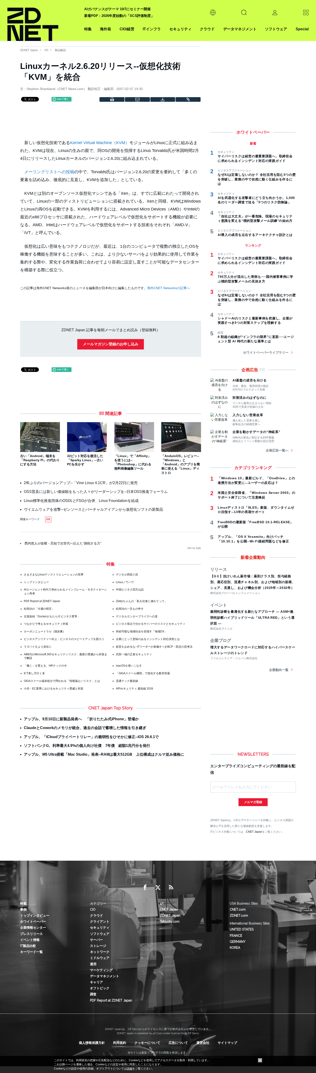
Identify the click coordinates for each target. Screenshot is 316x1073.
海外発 (105, 29)
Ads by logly (194, 548)
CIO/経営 (127, 29)
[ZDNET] (43, 20)
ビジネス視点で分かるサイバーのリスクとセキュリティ (150, 623)
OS (46, 50)
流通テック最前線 (127, 681)
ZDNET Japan (29, 50)
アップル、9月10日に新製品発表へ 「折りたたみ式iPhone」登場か (81, 719)
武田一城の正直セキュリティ (134, 654)
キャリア (96, 982)
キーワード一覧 (31, 952)
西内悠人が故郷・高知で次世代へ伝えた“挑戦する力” (63, 543)
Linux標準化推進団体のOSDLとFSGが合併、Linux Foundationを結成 (81, 501)
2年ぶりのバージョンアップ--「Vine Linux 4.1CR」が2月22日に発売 (81, 483)
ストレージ (98, 946)
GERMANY (237, 941)
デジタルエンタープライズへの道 (137, 616)
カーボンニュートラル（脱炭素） (44, 631)
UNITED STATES (242, 929)
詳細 (129, 1068)
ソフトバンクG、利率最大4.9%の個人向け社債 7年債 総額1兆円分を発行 (87, 746)
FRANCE (236, 935)
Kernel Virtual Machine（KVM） (99, 142)
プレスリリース (31, 934)
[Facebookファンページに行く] (145, 887)
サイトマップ (227, 1043)
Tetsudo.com (170, 921)
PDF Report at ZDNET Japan (42, 601)
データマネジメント (240, 29)
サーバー (96, 940)
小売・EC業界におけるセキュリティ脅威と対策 (53, 688)
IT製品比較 (28, 946)
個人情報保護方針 (92, 1043)
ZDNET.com (239, 915)
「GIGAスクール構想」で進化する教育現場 (143, 673)
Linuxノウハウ (125, 582)
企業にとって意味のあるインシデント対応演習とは (148, 639)
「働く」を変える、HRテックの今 (45, 665)
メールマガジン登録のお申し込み (110, 344)
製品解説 (60, 50)
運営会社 (202, 1043)
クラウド (207, 29)
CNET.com (238, 909)
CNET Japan (254, 831)
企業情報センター (33, 927)
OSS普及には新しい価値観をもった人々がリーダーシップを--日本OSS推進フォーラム (96, 492)
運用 (93, 964)
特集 (88, 29)
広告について (178, 1043)
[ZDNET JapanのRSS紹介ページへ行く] (171, 887)
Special (302, 29)
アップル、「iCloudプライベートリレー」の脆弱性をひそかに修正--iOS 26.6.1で (91, 737)
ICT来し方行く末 (34, 673)
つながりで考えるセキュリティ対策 (46, 623)
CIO (93, 909)
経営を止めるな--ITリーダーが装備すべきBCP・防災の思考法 (154, 646)
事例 (23, 909)
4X (162, 903)
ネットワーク (99, 952)
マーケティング (101, 970)
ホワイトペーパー (33, 921)
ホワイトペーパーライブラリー (265, 352)
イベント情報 (30, 940)
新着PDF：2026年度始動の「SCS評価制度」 (119, 16)
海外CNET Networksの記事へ (168, 288)
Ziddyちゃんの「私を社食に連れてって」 (141, 601)
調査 (93, 994)
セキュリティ (180, 29)
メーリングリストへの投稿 (49, 172)
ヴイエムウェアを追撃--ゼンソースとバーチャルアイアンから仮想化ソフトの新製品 (93, 509)
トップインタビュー (36, 582)
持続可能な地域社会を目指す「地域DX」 (141, 631)
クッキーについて (147, 1043)
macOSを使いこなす (129, 665)
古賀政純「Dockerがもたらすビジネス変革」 (52, 616)
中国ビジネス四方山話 (130, 589)
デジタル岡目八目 (127, 574)
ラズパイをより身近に (38, 646)
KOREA (235, 947)
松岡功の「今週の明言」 (39, 608)
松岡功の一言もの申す (130, 608)
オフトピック (99, 988)
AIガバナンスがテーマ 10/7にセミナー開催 (117, 9)
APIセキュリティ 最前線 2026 (134, 688)
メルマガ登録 (253, 802)
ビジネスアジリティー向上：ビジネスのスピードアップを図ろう (64, 639)
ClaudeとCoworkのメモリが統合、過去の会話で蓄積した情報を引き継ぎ (85, 728)
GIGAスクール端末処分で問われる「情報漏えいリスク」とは (62, 681)
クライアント (99, 921)
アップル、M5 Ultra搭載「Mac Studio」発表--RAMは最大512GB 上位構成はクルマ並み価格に (104, 754)
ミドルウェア (99, 958)
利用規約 (119, 1043)
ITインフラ (152, 29)
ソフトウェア (276, 29)
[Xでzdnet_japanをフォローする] (158, 887)
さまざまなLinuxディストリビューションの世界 (54, 574)
